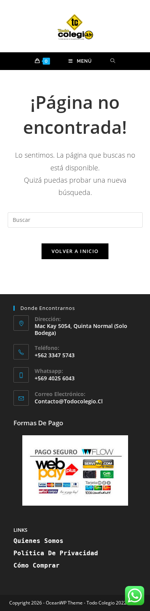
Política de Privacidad (55, 553)
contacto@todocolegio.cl (69, 401)
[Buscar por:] (113, 61)
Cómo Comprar (36, 565)
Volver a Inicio (75, 251)
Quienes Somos (38, 540)
